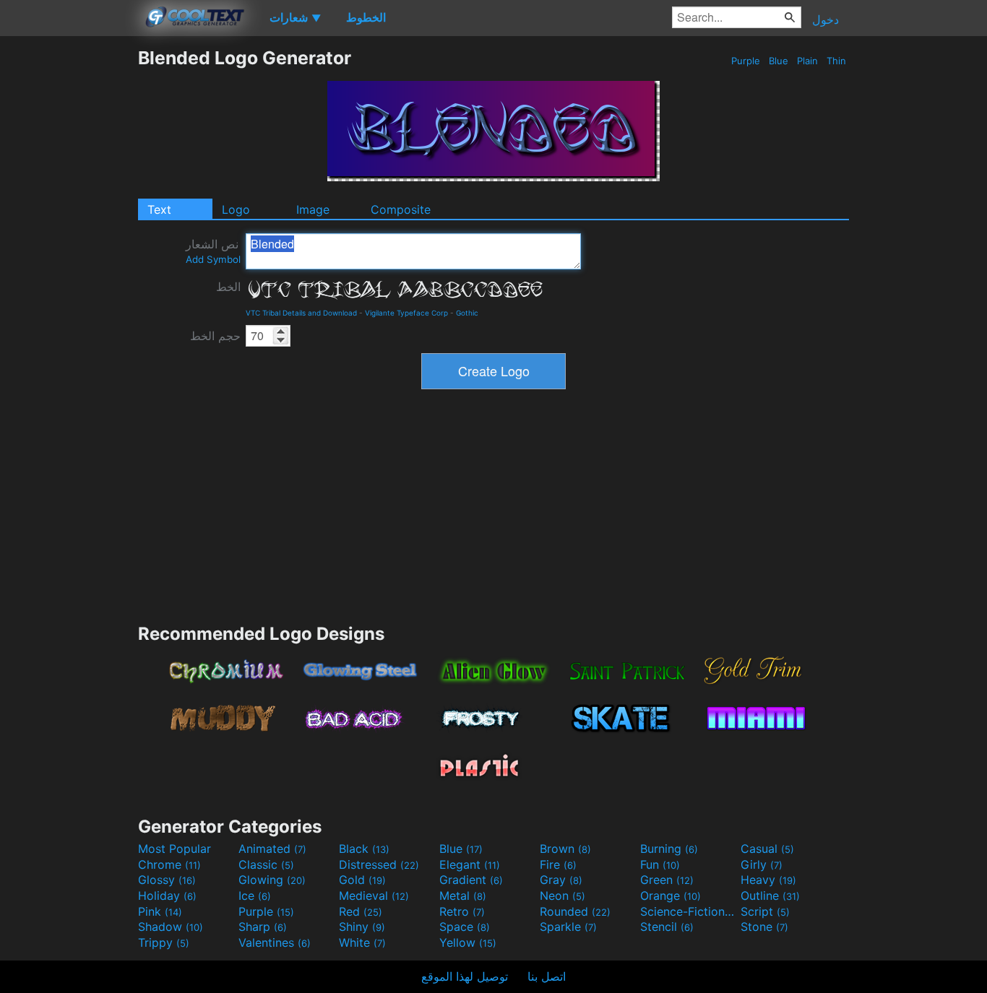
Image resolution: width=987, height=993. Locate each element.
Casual (767, 848)
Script (765, 911)
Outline (770, 895)
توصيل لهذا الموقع (464, 976)
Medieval (374, 895)
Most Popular (174, 848)
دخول (825, 19)
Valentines (274, 942)
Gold (362, 879)
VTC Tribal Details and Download (301, 312)
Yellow (467, 942)
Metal (462, 895)
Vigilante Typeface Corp (406, 312)
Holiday (167, 895)
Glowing (272, 879)
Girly (762, 864)
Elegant (469, 864)
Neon (562, 895)
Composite (401, 209)
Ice (254, 895)
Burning (669, 848)
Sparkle (568, 926)
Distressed (379, 864)
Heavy (768, 879)
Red (360, 911)
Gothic (467, 312)
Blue (778, 60)
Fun (660, 864)
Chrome (169, 864)
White (362, 942)
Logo (236, 209)
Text (159, 209)
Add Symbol (213, 259)
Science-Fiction (688, 911)
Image (312, 209)
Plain (807, 60)
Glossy (167, 879)
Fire (558, 864)
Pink (160, 911)
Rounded (575, 911)
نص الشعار (213, 251)
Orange (670, 895)
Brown (565, 848)
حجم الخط (215, 336)
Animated (272, 848)
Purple (745, 60)
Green (667, 879)
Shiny (362, 926)
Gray (561, 879)
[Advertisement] (68, 263)
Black (364, 848)
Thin (836, 60)
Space (464, 926)
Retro (462, 911)
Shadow (170, 926)
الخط (228, 286)
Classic (266, 864)
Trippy (163, 942)
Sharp (262, 926)
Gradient (471, 879)
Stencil (667, 926)
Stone (764, 926)
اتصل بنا (546, 976)
